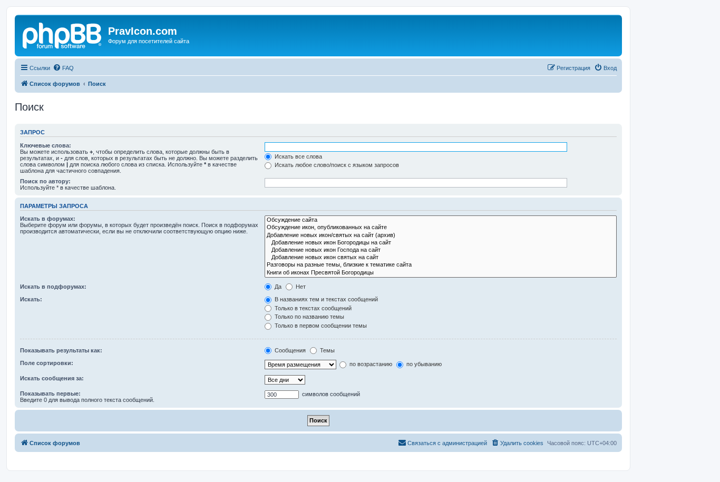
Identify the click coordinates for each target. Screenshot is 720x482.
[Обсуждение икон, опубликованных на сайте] (441, 227)
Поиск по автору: (45, 181)
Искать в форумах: (47, 218)
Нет (300, 286)
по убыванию (423, 364)
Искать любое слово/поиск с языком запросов (336, 165)
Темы (326, 350)
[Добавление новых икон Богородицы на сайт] (441, 243)
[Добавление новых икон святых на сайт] (441, 257)
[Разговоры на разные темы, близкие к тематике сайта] (441, 265)
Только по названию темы (308, 316)
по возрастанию (370, 364)
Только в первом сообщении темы (320, 325)
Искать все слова (297, 156)
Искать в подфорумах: (53, 286)
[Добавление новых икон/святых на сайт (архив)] (441, 235)
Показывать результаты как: (61, 350)
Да (277, 286)
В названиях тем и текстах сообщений (325, 299)
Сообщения (289, 350)
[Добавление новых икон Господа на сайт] (441, 250)
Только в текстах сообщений (312, 308)
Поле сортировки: (46, 363)
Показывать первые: (50, 393)
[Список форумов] (62, 34)
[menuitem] (63, 68)
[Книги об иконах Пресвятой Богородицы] (441, 273)
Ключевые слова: (45, 145)
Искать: (31, 299)
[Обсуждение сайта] (441, 220)
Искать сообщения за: (52, 378)
